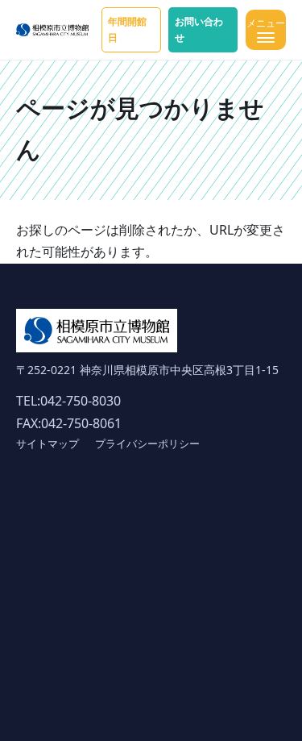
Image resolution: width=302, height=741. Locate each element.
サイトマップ (47, 443)
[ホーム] (52, 30)
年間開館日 (127, 29)
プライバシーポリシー (147, 443)
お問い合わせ (199, 29)
